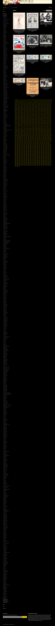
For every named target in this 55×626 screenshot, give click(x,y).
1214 (26, 145)
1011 (23, 136)
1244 (45, 146)
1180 (37, 143)
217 (16, 106)
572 (46, 119)
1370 (19, 152)
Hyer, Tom (4, 260)
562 (30, 119)
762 (42, 126)
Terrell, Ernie (4, 538)
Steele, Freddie (5, 518)
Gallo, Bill (4, 209)
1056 (32, 138)
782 (36, 127)
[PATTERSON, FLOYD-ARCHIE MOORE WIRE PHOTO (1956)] (32, 40)
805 (35, 128)
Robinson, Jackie (5, 464)
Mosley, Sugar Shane (5, 402)
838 (49, 129)
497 (41, 116)
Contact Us (4, 608)
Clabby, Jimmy (5, 111)
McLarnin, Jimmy (5, 375)
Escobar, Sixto (4, 184)
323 (32, 110)
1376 (30, 152)
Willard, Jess (4, 577)
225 (29, 106)
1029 (19, 137)
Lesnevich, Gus (5, 321)
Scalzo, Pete (4, 492)
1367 (50, 151)
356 (46, 111)
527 (50, 117)
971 (32, 134)
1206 (48, 144)
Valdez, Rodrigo (5, 555)
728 (27, 125)
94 (15, 102)
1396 (30, 153)
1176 (30, 143)
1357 (32, 151)
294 (24, 109)
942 (24, 133)
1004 (47, 135)
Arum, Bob (4, 33)
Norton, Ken (4, 416)
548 (46, 118)
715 (44, 124)
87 (44, 101)
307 (44, 109)
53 (40, 100)
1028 (17, 137)
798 (24, 128)
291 (20, 109)
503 (50, 116)
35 (18, 100)
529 (16, 118)
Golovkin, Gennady (5, 226)
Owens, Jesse (4, 427)
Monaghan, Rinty (5, 386)
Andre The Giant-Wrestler (6, 23)
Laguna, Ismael (5, 309)
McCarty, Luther (5, 363)
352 (39, 111)
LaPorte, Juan (4, 314)
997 (35, 135)
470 (36, 115)
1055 (30, 138)
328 (39, 110)
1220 (37, 145)
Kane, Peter (4, 287)
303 (38, 109)
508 (21, 117)
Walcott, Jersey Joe (5, 563)
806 (36, 128)
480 (15, 116)
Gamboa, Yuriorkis (5, 210)
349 (35, 111)
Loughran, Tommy (5, 338)
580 (21, 120)
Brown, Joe (4, 73)
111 (39, 102)
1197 (32, 144)
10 (26, 99)
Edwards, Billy (4, 175)
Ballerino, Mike (5, 39)
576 (15, 120)
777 (29, 127)
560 (27, 119)
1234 (26, 146)
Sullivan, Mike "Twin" (5, 527)
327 (38, 110)
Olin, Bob (4, 417)
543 (38, 118)
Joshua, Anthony (5, 286)
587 (32, 120)
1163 (42, 142)
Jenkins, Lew (4, 273)
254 (36, 107)
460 (21, 115)
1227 (50, 145)
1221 (39, 145)
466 (30, 115)
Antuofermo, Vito (5, 25)
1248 (15, 147)
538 (30, 118)
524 (46, 117)
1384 (45, 152)
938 (18, 133)
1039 (37, 137)
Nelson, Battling (5, 413)
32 (15, 100)
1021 (41, 136)
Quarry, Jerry (4, 452)
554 (18, 119)
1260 (37, 147)
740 (46, 125)
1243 (43, 146)
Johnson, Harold (5, 276)
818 (18, 129)
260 (46, 107)
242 (18, 107)
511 (26, 117)
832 (39, 129)
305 (41, 109)
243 (20, 107)
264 (15, 108)
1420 (37, 154)
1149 (17, 142)
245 (23, 107)
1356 (30, 151)
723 (20, 125)
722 (18, 125)
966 (24, 134)
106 (31, 102)
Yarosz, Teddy (4, 590)
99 (21, 102)
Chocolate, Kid (5, 108)
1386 (49, 152)
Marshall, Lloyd (5, 351)
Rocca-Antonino (5, 466)
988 (21, 135)
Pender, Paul (4, 443)
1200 (37, 144)
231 (38, 106)
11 (27, 99)
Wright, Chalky (5, 588)
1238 (34, 146)
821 (23, 129)
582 (24, 120)
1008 (17, 136)
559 (26, 119)
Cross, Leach (4, 134)
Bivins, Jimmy (4, 61)
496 (39, 116)
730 (30, 125)
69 (22, 101)
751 (26, 126)
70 (23, 101)
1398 (34, 153)
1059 (37, 138)
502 (49, 116)
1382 (41, 152)
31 (51, 99)
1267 (50, 147)
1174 (26, 143)
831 (38, 129)
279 (38, 108)
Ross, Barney (4, 476)
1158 (33, 142)
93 (51, 101)
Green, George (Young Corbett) (6, 236)
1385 (47, 152)
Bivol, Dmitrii (4, 62)
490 (30, 116)
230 (36, 106)
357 (47, 111)
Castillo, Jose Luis (5, 98)
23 (42, 99)
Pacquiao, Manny (5, 428)
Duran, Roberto (5, 172)
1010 (21, 136)
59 (47, 100)
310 (49, 109)
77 (32, 101)
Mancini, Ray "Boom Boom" (6, 346)
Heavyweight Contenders (6, 248)
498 (42, 116)
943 (26, 133)
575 (50, 119)
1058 (36, 138)
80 (35, 101)
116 (46, 102)
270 (24, 108)
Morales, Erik (4, 396)
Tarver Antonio (4, 529)
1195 (28, 144)
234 (42, 106)
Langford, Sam (5, 313)
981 (47, 134)
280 (39, 108)
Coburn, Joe (4, 113)
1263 (43, 147)
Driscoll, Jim (4, 164)
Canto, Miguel (4, 88)
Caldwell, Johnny (5, 83)
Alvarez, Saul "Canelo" (5, 21)
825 (29, 129)
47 (33, 100)
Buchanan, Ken (5, 76)
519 (38, 117)
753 (29, 126)
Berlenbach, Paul (5, 58)
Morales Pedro (5, 397)
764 (46, 126)
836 (46, 129)
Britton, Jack (4, 71)
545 (41, 118)
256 (39, 107)
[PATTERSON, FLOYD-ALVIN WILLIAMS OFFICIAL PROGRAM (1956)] (32, 20)
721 (16, 125)
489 (29, 116)
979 (44, 134)
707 (32, 124)
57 (45, 100)
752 (27, 126)
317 (23, 110)
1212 (23, 145)
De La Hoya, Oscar (5, 147)
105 (30, 102)
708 (33, 124)
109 (36, 102)
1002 (43, 135)
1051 (23, 138)
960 (15, 134)
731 (32, 125)
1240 (37, 146)
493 (35, 116)
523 (44, 117)
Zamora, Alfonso (5, 593)
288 (15, 109)
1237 (32, 146)
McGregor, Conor (5, 373)
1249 (17, 147)
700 (21, 124)
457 (16, 115)
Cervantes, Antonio (5, 100)
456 (15, 115)
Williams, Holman (5, 578)
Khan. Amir (4, 296)
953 (41, 133)
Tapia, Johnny (4, 528)
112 (40, 102)
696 (15, 124)
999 (38, 135)
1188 (15, 144)
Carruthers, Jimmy (5, 95)
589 (35, 120)
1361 (39, 151)
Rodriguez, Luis (5, 467)
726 (24, 125)
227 (32, 106)
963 (20, 134)
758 (36, 126)
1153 (24, 142)
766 (49, 126)
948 (33, 133)
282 (42, 108)
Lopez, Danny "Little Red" (6, 336)
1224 (45, 145)
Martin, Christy (4, 352)
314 (18, 110)
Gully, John (4, 238)
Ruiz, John (4, 479)
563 (32, 119)
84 (40, 101)
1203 (43, 144)
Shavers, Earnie (5, 501)
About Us (4, 11)
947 (32, 133)
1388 (15, 153)
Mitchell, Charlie (5, 385)
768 (15, 127)
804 (33, 128)
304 (39, 109)
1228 (15, 146)
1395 (28, 153)
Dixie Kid (4, 158)
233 (41, 106)
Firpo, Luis (4, 189)
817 (16, 129)
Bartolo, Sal (4, 45)
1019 (37, 136)
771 (20, 127)
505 (16, 117)
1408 (15, 154)
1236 (30, 146)
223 (26, 106)
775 (26, 127)
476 (46, 115)
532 (21, 118)
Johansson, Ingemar (5, 275)
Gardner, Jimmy (5, 214)
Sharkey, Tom (4, 500)
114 (43, 102)
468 (33, 115)
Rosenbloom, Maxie (5, 475)
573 (47, 119)
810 (42, 128)
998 (36, 135)
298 (30, 109)
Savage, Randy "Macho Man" (6, 489)
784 (39, 127)
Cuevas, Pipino (5, 136)
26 (45, 99)
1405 (47, 153)
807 (38, 128)
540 (33, 118)
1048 (17, 138)
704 (27, 124)
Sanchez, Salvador (5, 487)
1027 (15, 137)
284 (46, 108)
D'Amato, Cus (4, 174)
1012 (24, 136)
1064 (47, 138)
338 (18, 111)
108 (34, 102)
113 (42, 102)
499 (44, 116)
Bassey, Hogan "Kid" (5, 48)
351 (38, 111)
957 (47, 133)
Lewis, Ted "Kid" (5, 326)
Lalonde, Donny (5, 310)
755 (32, 126)
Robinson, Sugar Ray (5, 465)
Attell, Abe (4, 34)
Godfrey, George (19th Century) (6, 223)
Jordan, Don (4, 284)
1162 (41, 142)
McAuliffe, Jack (5, 361)
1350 (19, 151)
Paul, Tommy (4, 439)
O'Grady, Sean (4, 426)
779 (32, 127)
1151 (21, 142)
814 (49, 128)
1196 (30, 144)
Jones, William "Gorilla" (5, 283)
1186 (48, 143)
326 (36, 110)
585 (29, 120)
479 (50, 115)
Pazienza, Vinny (5, 441)
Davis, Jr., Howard (5, 146)
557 (23, 119)
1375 (28, 152)
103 (27, 102)
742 (49, 125)
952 (39, 133)
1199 (35, 144)
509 (23, 117)
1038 (36, 137)
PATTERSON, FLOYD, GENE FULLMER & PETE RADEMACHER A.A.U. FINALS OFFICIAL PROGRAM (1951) (19, 31)
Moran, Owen (4, 398)
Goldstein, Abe (5, 225)
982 (49, 134)
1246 (49, 146)
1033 (26, 137)
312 (15, 110)
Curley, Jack (4, 137)
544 (39, 118)
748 (21, 126)
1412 (23, 154)
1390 (19, 153)
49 (35, 100)
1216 (30, 145)
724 (21, 125)
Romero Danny (5, 468)
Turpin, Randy (4, 550)
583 (26, 120)
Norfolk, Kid (4, 414)
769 (16, 127)
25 (44, 99)
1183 (42, 143)
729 (29, 125)
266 (18, 108)
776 (27, 127)
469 (35, 115)
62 (51, 100)
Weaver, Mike (4, 568)
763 (44, 126)
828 (33, 129)
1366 (49, 151)
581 (23, 120)
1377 (32, 152)
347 (32, 111)
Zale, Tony (4, 592)
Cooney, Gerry (4, 121)
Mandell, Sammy (5, 347)
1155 (28, 142)
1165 (46, 142)
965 (23, 134)
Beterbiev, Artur (5, 59)
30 (50, 99)
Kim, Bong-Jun (5, 299)
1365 (47, 151)
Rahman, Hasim (5, 453)
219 (20, 106)
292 (21, 109)
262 (49, 107)
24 (43, 99)
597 (47, 120)
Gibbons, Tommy (5, 222)
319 (26, 110)
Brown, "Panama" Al (5, 75)
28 (48, 99)
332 (46, 110)
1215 (28, 145)
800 (27, 128)
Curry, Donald (4, 138)
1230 (19, 146)
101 (24, 102)
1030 (21, 137)
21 (39, 99)
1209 (17, 145)
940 (21, 133)
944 (27, 133)
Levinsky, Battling (5, 322)
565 (35, 119)
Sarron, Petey (4, 488)
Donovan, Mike (5, 161)
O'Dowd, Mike (4, 425)
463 (26, 115)
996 (33, 135)
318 (24, 110)
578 (18, 120)
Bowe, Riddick (4, 63)
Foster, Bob (4, 198)
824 (27, 129)
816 (15, 129)
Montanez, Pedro (5, 388)
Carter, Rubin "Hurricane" (6, 97)
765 (47, 126)
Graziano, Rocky (5, 234)
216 (15, 106)
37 (21, 100)
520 (39, 117)
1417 (32, 154)
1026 (50, 136)
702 (24, 124)
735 (38, 125)
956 (46, 133)
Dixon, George (5, 159)
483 (20, 116)
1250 (19, 147)
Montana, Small (5, 387)
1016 (32, 136)
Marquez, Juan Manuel (5, 350)
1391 (21, 153)
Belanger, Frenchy (5, 50)
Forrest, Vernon (5, 197)
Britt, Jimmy (4, 70)
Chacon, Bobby (5, 101)
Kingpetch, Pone (5, 301)
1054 (28, 138)
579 (20, 120)
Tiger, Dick (4, 542)
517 (35, 117)
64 (16, 101)
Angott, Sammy (5, 24)
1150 (19, 142)
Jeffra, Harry (4, 271)
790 (49, 127)
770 (18, 127)
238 (49, 106)
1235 (28, 146)
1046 (50, 137)
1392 (23, 153)
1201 (39, 144)
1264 (45, 147)
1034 (28, 137)
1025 (49, 136)
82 (38, 101)
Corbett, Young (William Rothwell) (7, 125)
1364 (45, 151)
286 (49, 108)
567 (38, 119)
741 (47, 125)
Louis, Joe (4, 339)
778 (30, 127)
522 (42, 117)
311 (50, 109)
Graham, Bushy (5, 233)
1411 (21, 154)
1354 (26, 151)
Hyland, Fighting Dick (5, 261)
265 (16, 108)
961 (16, 134)
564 (33, 119)
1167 (49, 142)
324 (33, 110)
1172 (22, 143)
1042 (43, 137)
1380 (37, 152)
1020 (39, 136)
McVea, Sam (4, 377)
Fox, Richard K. (5, 199)
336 (15, 111)
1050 (21, 138)
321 (29, 110)
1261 (39, 147)
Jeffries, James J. (5, 272)
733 (35, 125)
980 (46, 134)
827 (32, 129)
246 (24, 107)
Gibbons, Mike (4, 221)
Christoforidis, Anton (5, 110)
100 (22, 102)
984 (15, 135)
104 (28, 102)
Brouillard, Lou (5, 72)
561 (29, 119)
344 (27, 111)
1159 (35, 142)
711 (38, 124)
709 (35, 124)
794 (18, 128)
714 (42, 124)
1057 (34, 138)
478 (49, 115)
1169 (17, 143)
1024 (47, 136)
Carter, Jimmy (4, 96)
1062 (43, 138)
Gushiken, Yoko (5, 239)
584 (27, 120)
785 (41, 127)
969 (29, 134)
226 (30, 106)
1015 (30, 136)
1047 (15, 138)
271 (26, 108)
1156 (30, 142)
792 (15, 128)
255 (38, 107)
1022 (43, 136)
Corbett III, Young (5, 123)
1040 (39, 137)
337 (16, 111)
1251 (21, 147)
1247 (50, 146)
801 (29, 128)
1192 (22, 144)
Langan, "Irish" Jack (5, 312)
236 (46, 106)
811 (44, 128)
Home (3, 9)
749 (23, 126)
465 (29, 115)
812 (46, 128)
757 (35, 126)
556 (21, 119)
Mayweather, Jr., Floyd (5, 359)
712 (39, 124)
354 (42, 111)
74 (28, 101)
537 (29, 118)
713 (41, 124)
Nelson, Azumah (5, 412)
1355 (28, 151)
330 (42, 110)
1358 (34, 151)
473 (41, 115)
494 (36, 116)
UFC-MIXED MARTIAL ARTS (6, 552)
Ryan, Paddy (4, 480)
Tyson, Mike (4, 551)
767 (50, 126)
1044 (47, 137)
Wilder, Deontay (5, 576)
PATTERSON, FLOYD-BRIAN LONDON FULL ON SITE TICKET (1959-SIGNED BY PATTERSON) (32, 61)
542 (36, 118)
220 (21, 106)
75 (29, 101)
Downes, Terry (4, 163)
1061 (41, 138)
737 (41, 125)
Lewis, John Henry (5, 324)
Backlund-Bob (4, 36)
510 (24, 117)
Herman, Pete (4, 251)
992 (27, 135)
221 (23, 106)
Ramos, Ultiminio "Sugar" (6, 455)
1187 (49, 143)
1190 (19, 144)
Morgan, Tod (4, 399)
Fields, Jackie (4, 188)
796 (21, 128)
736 (39, 125)
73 (27, 101)
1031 (23, 137)
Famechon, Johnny (5, 185)
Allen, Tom (4, 20)
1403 (43, 153)
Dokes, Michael (5, 160)
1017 (34, 136)
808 (39, 128)
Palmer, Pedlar (5, 430)
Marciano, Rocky (5, 348)
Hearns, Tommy (5, 247)
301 (35, 109)
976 (39, 134)
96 (17, 102)
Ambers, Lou (4, 22)
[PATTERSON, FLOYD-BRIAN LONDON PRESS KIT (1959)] (32, 86)
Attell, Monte (4, 35)
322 (30, 110)
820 (21, 129)
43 (28, 100)
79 (34, 101)
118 (49, 102)
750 (24, 126)
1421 (39, 154)
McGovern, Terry (5, 372)
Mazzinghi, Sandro (5, 360)
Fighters (7, 604)
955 (44, 133)
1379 (36, 152)
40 (24, 100)
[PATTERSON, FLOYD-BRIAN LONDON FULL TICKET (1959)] (46, 57)
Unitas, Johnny (5, 553)
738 (42, 125)
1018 (36, 136)
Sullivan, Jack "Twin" (5, 525)
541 (35, 118)
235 (44, 106)
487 (26, 116)
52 (39, 100)
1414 (26, 154)
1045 (49, 137)
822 (24, 129)
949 (35, 133)
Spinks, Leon (4, 514)
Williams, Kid (4, 580)
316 (21, 110)
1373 (25, 152)
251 (32, 107)
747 (20, 126)
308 (46, 109)
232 (39, 106)
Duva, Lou (4, 173)
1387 (50, 152)
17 (34, 99)
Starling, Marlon (5, 517)
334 (49, 110)
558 (24, 119)
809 (41, 128)
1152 (22, 142)
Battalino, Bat (4, 49)
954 (42, 133)
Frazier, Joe (4, 200)
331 (44, 110)
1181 (39, 143)
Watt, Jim (4, 567)
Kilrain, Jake (4, 298)
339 (20, 111)
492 (33, 116)
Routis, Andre (4, 478)
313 (16, 110)
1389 (17, 153)
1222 (41, 145)
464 (27, 115)
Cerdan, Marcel (5, 99)
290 (18, 109)
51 (38, 100)
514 (30, 117)
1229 (17, 146)
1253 (25, 147)
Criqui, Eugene (5, 133)
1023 (45, 136)
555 (20, 119)
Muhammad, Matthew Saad (6, 406)
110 (37, 102)
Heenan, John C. (5, 249)
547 (44, 118)
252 (33, 107)
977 (41, 134)
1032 (25, 137)
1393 (25, 153)
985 (16, 135)
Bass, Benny (4, 47)
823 (26, 129)
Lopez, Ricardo (5, 337)
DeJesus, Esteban (5, 149)
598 (49, 120)
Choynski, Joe (4, 109)
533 (23, 118)
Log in (13, 7)
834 (42, 129)
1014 (28, 136)
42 (27, 100)
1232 (23, 146)
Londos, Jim (4, 335)
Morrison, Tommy (5, 401)
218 (18, 106)
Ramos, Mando (5, 454)
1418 (34, 154)
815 (50, 128)
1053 (26, 138)
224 (27, 106)
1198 (33, 144)
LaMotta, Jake (4, 311)
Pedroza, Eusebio (5, 442)
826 (30, 129)
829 (35, 129)
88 (45, 101)
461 (23, 115)
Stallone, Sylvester (5, 516)
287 (50, 108)
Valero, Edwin (4, 556)
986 (18, 135)
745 (16, 126)
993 (29, 135)
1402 (41, 153)
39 (23, 100)
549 (47, 118)
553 (16, 119)
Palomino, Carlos (5, 431)
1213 (24, 145)
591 (38, 120)
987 (20, 135)
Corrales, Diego (5, 126)
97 (18, 102)
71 (24, 101)
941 (23, 133)
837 (47, 129)
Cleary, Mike (4, 112)
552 (15, 119)
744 (15, 126)
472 (39, 115)
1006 (51, 135)
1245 (47, 146)
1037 (34, 137)
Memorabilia (7, 13)
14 (31, 99)
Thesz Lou (4, 539)
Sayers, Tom (4, 491)
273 (29, 108)
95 (16, 102)
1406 (49, 153)
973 (35, 134)
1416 (30, 154)
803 (32, 128)
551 (50, 118)
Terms (4, 606)
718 (49, 124)
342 (24, 111)
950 (36, 133)
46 (32, 100)
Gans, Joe (4, 211)
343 (26, 111)
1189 (17, 144)
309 (47, 109)
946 (30, 133)
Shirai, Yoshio (4, 502)
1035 (30, 137)
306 (42, 109)
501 (47, 116)
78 (33, 101)
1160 (37, 142)
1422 (41, 154)
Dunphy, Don (4, 171)
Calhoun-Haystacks (5, 84)
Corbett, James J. (5, 124)
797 (23, 128)
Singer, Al (4, 504)
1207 (50, 144)
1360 (37, 151)
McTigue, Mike (5, 376)
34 (17, 100)
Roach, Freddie (5, 463)
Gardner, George (5, 213)
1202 (41, 144)
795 (20, 128)
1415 (28, 154)
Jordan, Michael (5, 285)
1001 (42, 135)
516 (33, 117)
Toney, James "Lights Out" (6, 543)
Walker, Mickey (5, 564)
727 (26, 125)
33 (16, 100)
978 (42, 134)
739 (44, 125)
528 (15, 118)
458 (18, 115)
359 (50, 111)
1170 (19, 143)
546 (42, 118)
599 (50, 120)
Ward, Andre (4, 565)
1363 (43, 151)
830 (36, 129)
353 (41, 111)
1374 (26, 152)
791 (50, 127)
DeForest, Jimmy (5, 148)
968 (27, 134)
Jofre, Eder (4, 274)
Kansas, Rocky (5, 289)
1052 (25, 138)
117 (48, 102)
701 (23, 124)
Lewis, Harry (4, 323)
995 (32, 135)
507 (20, 117)
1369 (17, 152)
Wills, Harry (4, 581)
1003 (45, 135)
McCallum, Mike (5, 362)
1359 (36, 151)
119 (51, 102)
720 (15, 125)
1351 (21, 151)
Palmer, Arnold (5, 429)
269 (23, 108)
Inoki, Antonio (4, 262)
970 (30, 134)
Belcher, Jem (4, 51)
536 (27, 118)
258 (42, 107)
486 (24, 116)
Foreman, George (5, 196)
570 (42, 119)
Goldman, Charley (5, 224)
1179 (35, 143)
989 (23, 135)
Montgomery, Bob (5, 389)
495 (38, 116)
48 (34, 100)
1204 (44, 144)
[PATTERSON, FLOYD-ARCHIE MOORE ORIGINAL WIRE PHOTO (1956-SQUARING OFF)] (46, 17)
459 (20, 115)
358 (49, 111)
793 (16, 128)
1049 (19, 138)
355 (44, 111)
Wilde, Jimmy (4, 575)
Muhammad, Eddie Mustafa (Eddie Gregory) (7, 405)
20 (38, 99)
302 (36, 109)
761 (41, 126)
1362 (41, 151)
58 (46, 100)
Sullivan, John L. (5, 526)
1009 (19, 136)
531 (20, 118)
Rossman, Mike (5, 477)
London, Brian (4, 334)
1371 (21, 152)
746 (18, 126)
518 (36, 117)
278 (36, 108)
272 (27, 108)
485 (23, 116)
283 (44, 108)
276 (33, 108)
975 (38, 134)
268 (21, 108)
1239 (36, 146)
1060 (39, 138)
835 (44, 129)
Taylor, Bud (4, 531)
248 (27, 107)
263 (50, 107)
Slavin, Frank (4, 505)
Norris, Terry (4, 415)
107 (33, 102)
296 (27, 109)
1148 (15, 142)
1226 (49, 145)
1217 (32, 145)
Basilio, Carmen (5, 46)
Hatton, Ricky (4, 246)
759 (38, 126)
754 (30, 126)
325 (35, 110)
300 (33, 109)
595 (44, 120)
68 (21, 101)
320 (27, 110)
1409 (17, 154)
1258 (34, 147)
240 (15, 107)
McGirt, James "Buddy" (5, 371)
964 (21, 134)
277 (35, 108)
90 (47, 101)
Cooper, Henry (5, 122)
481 (16, 116)
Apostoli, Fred (4, 26)
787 (44, 127)
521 (41, 117)
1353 (25, 151)
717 (47, 124)
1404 (45, 153)
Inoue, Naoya (4, 263)
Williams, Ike (4, 579)
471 (38, 115)
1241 (39, 146)
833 (41, 129)
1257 (32, 147)
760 (39, 126)
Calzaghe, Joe (5, 86)
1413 (24, 154)
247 (26, 107)
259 (44, 107)
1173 (24, 143)
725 (23, 125)
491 (32, 116)
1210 (19, 145)
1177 (32, 143)
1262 (41, 147)
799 (26, 128)
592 (39, 120)
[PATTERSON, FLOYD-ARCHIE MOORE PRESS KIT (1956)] (19, 42)
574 (49, 119)
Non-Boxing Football (7, 600)
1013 (26, 136)
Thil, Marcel (4, 540)
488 (27, 116)
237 (47, 106)
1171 (21, 143)
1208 (15, 145)
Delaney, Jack (4, 150)
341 (23, 111)
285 (47, 108)
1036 (32, 137)
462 (24, 115)
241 (16, 107)
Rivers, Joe (4, 462)
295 (26, 109)
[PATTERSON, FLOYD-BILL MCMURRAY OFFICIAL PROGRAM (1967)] (19, 64)
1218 (34, 145)
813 (47, 128)
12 (28, 99)
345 (29, 111)
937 (16, 133)
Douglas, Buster (5, 162)
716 (46, 124)
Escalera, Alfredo (5, 183)
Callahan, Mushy (5, 85)
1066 (50, 138)
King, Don (4, 300)
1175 (28, 143)
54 (41, 100)
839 (50, 129)
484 (21, 116)
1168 (15, 143)
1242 (41, 146)
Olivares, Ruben (5, 418)
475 (44, 115)
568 (39, 119)
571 (44, 119)
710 (36, 124)
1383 (43, 152)
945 (29, 133)
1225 (47, 145)
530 (18, 118)
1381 (39, 152)
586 (30, 120)
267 (20, 108)
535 (26, 118)
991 (26, 135)
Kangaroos (4, 288)
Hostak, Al (4, 258)
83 (39, 101)
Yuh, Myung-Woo (5, 591)
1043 (45, 137)
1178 (33, 143)
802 (30, 128)
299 (32, 109)
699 (20, 124)
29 (49, 99)
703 (26, 124)
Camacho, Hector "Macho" (6, 87)
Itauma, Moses (5, 264)
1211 (21, 145)
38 (22, 100)
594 (42, 120)
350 (36, 111)
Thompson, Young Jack (5, 541)
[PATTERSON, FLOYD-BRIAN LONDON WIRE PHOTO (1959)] (46, 82)
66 (18, 101)
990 (24, 135)
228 (33, 106)
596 (46, 120)
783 (38, 127)
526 (49, 117)
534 (24, 118)
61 (50, 100)
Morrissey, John (5, 400)
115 (45, 102)
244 (21, 107)
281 (41, 108)
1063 (45, 138)
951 (38, 133)
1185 (46, 143)
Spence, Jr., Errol (5, 513)
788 (46, 127)
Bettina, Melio (4, 60)
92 (50, 101)
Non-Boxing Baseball (7, 599)
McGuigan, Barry (5, 374)
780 (33, 127)
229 (35, 106)
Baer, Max (4, 38)
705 (29, 124)
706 (30, 124)
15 (32, 99)
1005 (49, 135)
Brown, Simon (4, 74)
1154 (26, 142)
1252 (23, 147)
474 (42, 115)
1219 (36, 145)
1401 (39, 153)
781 (35, 127)
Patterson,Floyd (5, 437)
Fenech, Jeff (4, 187)
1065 (49, 138)
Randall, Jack (4, 456)
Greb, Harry (4, 235)
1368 (15, 152)
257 (41, 107)
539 (32, 118)
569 (41, 119)
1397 (32, 153)
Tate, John (4, 530)
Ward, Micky (4, 566)
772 (21, 127)
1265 (47, 147)
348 (33, 111)
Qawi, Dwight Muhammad (6, 451)
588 (33, 120)
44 (29, 100)
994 (30, 135)
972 (33, 134)
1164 (44, 142)
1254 (26, 147)
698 (18, 124)
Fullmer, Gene (4, 201)
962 (18, 134)
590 (36, 120)
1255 (28, 147)
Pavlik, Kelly (4, 440)
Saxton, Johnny (5, 490)
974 (36, 134)
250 (30, 107)
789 (47, 127)
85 (41, 101)
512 (27, 117)
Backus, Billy (4, 37)
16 (33, 99)
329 (41, 110)
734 (36, 125)
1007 (15, 136)
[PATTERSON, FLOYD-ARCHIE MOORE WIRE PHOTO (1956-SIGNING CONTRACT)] (46, 39)
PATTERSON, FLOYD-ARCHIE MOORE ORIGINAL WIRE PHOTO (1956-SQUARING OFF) (46, 24)
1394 (26, 153)
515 (32, 117)
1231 (21, 146)
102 (25, 102)
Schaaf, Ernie (4, 493)
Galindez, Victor (5, 208)
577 (16, 120)
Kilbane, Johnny (5, 297)
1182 (41, 143)
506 (18, 117)
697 (16, 124)
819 (20, 129)
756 (33, 126)
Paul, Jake (4, 438)
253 (35, 107)
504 (15, 117)
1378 (34, 152)
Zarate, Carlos (4, 594)
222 (24, 106)
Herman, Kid (4, 250)
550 (49, 118)
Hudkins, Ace (4, 259)
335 (50, 110)
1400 (37, 153)
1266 (49, 147)
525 (47, 117)
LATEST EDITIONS (5, 602)
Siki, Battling (4, 503)
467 (32, 115)
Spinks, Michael (5, 515)
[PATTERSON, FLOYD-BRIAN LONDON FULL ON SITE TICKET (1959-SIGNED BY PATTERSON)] (32, 57)
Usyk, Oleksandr (5, 554)
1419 (36, 154)
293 (23, 109)
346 (30, 111)
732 (33, 125)
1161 (39, 142)
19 (37, 99)
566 (36, 119)
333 (47, 110)
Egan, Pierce (4, 176)
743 (50, 125)
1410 (19, 154)
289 (16, 109)
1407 (50, 153)
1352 (23, 151)
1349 (17, 151)
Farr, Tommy (4, 186)
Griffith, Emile (4, 237)
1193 (24, 144)
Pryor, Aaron (4, 450)
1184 (44, 143)
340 (21, 111)
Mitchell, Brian (4, 384)
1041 (41, 137)
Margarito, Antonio (5, 349)
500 (46, 116)
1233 (25, 146)
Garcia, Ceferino (5, 212)
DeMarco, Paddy (5, 151)
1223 (43, 145)
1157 (32, 142)
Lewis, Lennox (5, 325)
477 (47, 115)
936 (15, 133)
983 (50, 134)
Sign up (16, 7)
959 (50, 133)
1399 (36, 153)
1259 (36, 147)
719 (50, 124)
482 (18, 116)
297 (29, 109)
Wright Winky (4, 589)
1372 (23, 152)
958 (49, 133)
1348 (15, 151)
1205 (46, 144)
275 (32, 108)
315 (20, 110)
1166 (48, 142)
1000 (40, 135)
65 (17, 101)
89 (46, 101)
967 (26, 134)
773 (23, 127)
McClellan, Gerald (5, 364)
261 (47, 107)
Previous (16, 99)
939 (20, 133)
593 (41, 120)
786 (42, 127)
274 (30, 108)
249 (29, 107)
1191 (21, 144)
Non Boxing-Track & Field (6, 601)
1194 (26, 144)
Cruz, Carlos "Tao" (5, 135)
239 (50, 106)
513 (29, 117)
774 (24, 127)
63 (15, 101)
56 (44, 100)
